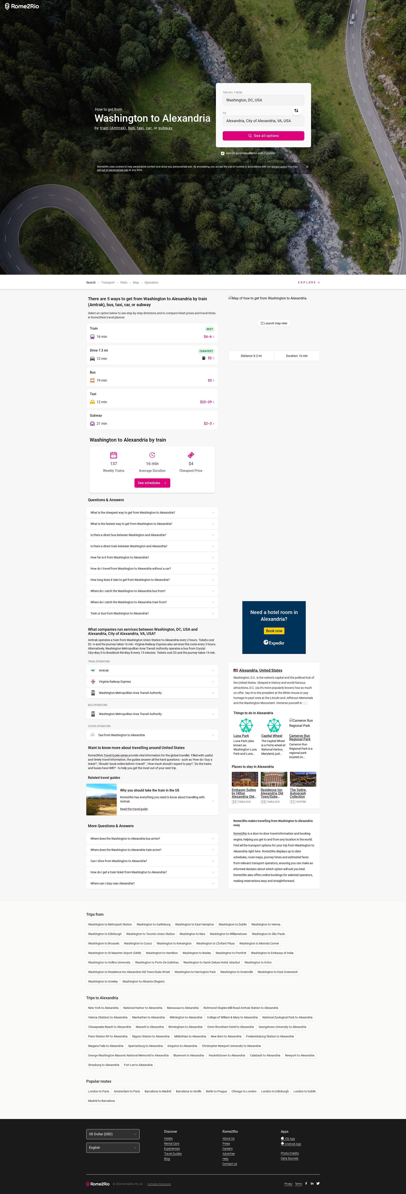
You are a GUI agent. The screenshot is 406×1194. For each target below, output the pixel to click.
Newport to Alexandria (299, 1055)
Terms (298, 1183)
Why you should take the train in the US (149, 790)
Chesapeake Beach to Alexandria (109, 1027)
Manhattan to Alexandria (148, 1017)
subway (165, 128)
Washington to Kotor (258, 962)
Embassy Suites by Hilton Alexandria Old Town (244, 795)
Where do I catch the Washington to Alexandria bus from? (128, 591)
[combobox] (263, 100)
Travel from (232, 92)
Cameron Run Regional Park (299, 737)
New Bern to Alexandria (226, 1036)
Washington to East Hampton (194, 924)
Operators (151, 282)
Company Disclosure (159, 1184)
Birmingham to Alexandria (186, 1027)
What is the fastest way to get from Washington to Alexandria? (131, 523)
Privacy (288, 1183)
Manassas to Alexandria (183, 1008)
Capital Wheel (271, 736)
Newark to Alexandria (150, 1027)
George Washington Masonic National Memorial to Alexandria (128, 1055)
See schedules (149, 483)
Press (226, 1143)
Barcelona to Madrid (158, 1091)
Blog (167, 1158)
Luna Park (241, 736)
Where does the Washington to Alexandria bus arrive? (125, 838)
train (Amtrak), (113, 128)
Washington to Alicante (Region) (143, 981)
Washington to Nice (192, 934)
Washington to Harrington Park (195, 972)
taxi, (141, 128)
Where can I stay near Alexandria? (113, 883)
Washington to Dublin (233, 924)
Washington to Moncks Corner (259, 943)
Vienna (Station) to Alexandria (108, 1017)
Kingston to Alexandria (182, 1046)
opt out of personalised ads (112, 170)
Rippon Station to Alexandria (151, 1036)
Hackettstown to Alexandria (227, 1055)
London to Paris (98, 1091)
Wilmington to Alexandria (186, 1017)
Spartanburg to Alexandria (145, 1046)
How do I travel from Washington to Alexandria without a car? (131, 568)
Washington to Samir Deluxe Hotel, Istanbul (211, 962)
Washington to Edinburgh (105, 934)
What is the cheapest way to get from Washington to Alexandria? (133, 512)
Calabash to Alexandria (265, 1055)
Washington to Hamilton (162, 953)
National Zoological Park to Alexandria (287, 1017)
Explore (307, 282)
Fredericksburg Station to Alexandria (270, 1036)
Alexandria (248, 670)
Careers (227, 1148)
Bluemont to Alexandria (188, 1055)
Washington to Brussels (103, 943)
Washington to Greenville (236, 972)
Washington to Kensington (174, 943)
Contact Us (229, 1163)
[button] (263, 136)
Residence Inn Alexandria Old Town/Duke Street (272, 795)
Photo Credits (290, 1153)
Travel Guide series (116, 755)
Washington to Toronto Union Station (150, 934)
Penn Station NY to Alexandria (108, 1036)
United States (270, 670)
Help (225, 1158)
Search (91, 282)
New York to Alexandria (103, 1008)
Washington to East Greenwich (278, 972)
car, (149, 128)
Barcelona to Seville (188, 1091)
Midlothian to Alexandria (190, 1036)
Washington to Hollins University (109, 962)
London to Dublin (305, 1091)
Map (136, 282)
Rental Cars (171, 1143)
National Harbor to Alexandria (142, 1008)
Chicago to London (244, 1091)
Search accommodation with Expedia (250, 153)
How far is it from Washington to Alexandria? (120, 557)
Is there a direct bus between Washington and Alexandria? (128, 535)
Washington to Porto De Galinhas (157, 962)
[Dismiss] (307, 166)
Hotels (168, 1138)
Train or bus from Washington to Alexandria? (120, 613)
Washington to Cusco (138, 943)
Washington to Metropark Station (110, 924)
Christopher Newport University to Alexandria (231, 1046)
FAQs (123, 282)
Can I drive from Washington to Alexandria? (119, 861)
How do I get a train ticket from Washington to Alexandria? (129, 872)
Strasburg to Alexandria (103, 1065)
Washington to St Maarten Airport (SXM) (114, 953)
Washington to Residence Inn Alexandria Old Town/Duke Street (129, 972)
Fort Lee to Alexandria (138, 1065)
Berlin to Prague (216, 1091)
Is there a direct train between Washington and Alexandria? (129, 546)
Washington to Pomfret (231, 953)
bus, (132, 128)
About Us (228, 1138)
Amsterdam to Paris (127, 1091)
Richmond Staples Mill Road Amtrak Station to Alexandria (240, 1008)
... (305, 703)
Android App (292, 1144)
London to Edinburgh (275, 1091)
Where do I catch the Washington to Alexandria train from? (129, 602)
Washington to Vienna (265, 924)
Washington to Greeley (103, 981)
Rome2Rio (240, 833)
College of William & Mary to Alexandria (232, 1017)
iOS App (289, 1138)
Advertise (228, 1153)
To (224, 113)
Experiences (172, 1148)
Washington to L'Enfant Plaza (215, 943)
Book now (274, 631)
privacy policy (279, 166)
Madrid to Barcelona (101, 1101)
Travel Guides (173, 1153)
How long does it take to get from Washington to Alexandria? (130, 579)
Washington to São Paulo (268, 934)
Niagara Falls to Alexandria (105, 1046)
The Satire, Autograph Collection (298, 793)
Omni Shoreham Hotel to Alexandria (230, 1027)
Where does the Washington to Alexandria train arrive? (126, 849)
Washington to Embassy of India (272, 953)
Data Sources (289, 1158)
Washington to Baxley (196, 953)
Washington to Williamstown (228, 934)
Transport (108, 282)
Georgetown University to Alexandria (282, 1027)
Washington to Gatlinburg (153, 924)
